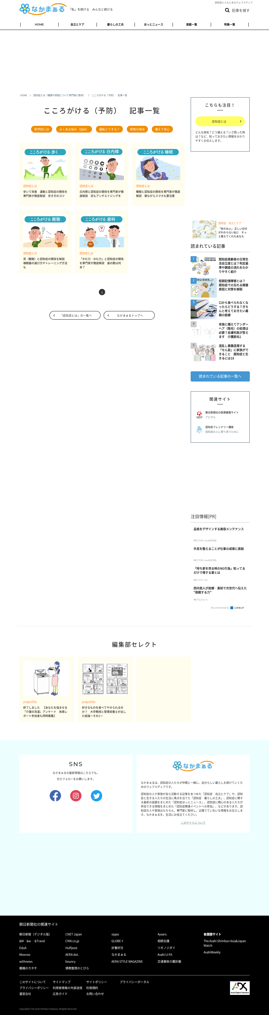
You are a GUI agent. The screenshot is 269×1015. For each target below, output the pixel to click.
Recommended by (220, 607)
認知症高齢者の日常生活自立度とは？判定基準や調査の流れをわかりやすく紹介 (233, 265)
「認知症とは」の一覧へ (76, 315)
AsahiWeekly (212, 952)
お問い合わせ (95, 994)
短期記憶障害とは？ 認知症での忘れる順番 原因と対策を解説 (235, 285)
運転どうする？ (109, 129)
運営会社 (25, 994)
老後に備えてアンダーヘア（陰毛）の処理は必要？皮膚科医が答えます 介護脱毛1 (233, 330)
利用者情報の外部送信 (67, 988)
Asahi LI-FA (165, 954)
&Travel (39, 941)
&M (21, 941)
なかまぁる (118, 954)
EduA (22, 948)
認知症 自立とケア (229, 223)
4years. (162, 934)
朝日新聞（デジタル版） (35, 934)
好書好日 (117, 948)
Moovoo (24, 954)
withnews (25, 961)
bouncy (70, 961)
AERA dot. (72, 954)
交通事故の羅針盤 (169, 961)
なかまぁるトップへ (130, 315)
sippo (115, 934)
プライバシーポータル (134, 982)
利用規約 (92, 988)
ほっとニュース (153, 24)
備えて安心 (162, 129)
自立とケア (77, 24)
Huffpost (71, 948)
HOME (39, 24)
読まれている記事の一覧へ (220, 376)
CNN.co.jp (72, 941)
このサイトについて (193, 823)
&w (29, 941)
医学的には (41, 129)
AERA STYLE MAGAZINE (127, 961)
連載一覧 (191, 24)
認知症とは (30, 186)
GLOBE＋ (117, 941)
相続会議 (163, 941)
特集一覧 (229, 24)
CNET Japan (73, 934)
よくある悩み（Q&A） (74, 129)
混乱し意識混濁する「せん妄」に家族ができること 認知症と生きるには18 (233, 352)
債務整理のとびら (77, 968)
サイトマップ (61, 982)
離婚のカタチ (28, 968)
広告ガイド (60, 994)
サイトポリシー (96, 982)
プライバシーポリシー (34, 988)
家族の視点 (137, 129)
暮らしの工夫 (115, 24)
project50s (30, 701)
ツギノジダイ (166, 948)
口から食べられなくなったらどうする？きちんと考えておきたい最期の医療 (233, 308)
